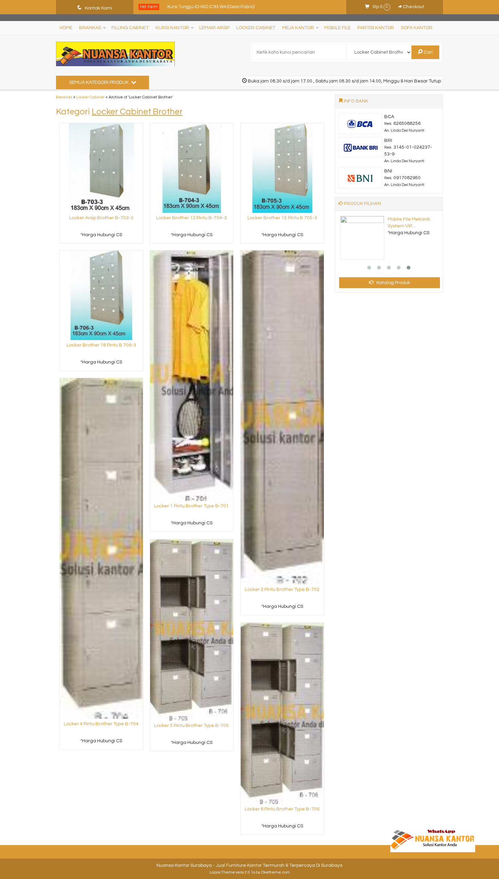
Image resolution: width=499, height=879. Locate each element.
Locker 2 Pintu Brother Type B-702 (282, 589)
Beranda (64, 97)
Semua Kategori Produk (99, 82)
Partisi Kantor (375, 27)
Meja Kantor (298, 27)
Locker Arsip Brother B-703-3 (101, 218)
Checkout (413, 6)
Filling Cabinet (130, 27)
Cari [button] (428, 52)
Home (65, 27)
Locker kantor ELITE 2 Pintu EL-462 (201, 7)
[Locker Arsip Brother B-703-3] (101, 167)
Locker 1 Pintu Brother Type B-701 (191, 506)
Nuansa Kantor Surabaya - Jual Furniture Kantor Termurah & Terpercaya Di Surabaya (249, 865)
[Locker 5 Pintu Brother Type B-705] (191, 630)
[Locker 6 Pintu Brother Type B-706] (282, 713)
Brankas (90, 27)
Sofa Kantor (416, 27)
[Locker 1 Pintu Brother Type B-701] (191, 375)
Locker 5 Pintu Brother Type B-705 (191, 725)
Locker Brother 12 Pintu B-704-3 (191, 218)
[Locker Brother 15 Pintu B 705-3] (282, 167)
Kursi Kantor (172, 27)
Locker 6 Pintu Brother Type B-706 (282, 809)
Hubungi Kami (103, 238)
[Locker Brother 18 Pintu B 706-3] (101, 295)
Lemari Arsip (214, 27)
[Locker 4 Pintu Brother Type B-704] (101, 548)
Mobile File (337, 27)
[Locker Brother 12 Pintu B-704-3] (191, 167)
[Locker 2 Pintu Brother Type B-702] (282, 417)
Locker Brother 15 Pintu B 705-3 (282, 218)
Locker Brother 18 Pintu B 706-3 (101, 345)
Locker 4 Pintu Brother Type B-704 (101, 724)
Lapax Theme (222, 872)
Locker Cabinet (255, 27)
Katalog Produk (392, 282)
